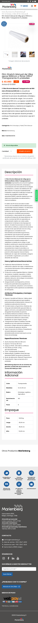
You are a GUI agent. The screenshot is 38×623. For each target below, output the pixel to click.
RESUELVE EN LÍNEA (11, 586)
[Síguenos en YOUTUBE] (18, 559)
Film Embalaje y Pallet (9, 14)
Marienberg (20, 12)
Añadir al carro (24, 151)
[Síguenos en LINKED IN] (13, 559)
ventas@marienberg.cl (12, 540)
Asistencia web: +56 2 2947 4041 (15, 545)
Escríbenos (36, 195)
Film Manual (22, 14)
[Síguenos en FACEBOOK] (9, 559)
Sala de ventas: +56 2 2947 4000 (15, 542)
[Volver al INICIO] (9, 6)
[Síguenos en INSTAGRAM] (4, 559)
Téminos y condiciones (10, 606)
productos (10, 12)
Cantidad (5, 151)
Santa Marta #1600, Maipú (13, 547)
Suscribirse (7, 574)
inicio (3, 12)
